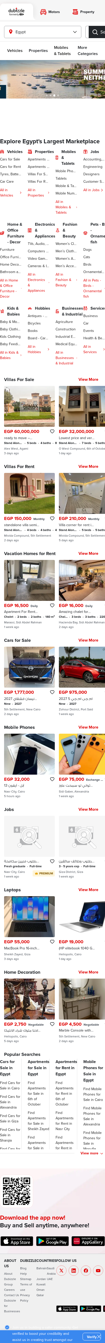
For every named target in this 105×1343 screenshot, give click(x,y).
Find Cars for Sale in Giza (10, 1118)
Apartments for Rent (38, 166)
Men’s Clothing (66, 251)
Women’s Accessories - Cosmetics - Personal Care (66, 258)
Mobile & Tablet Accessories (66, 185)
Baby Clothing (11, 329)
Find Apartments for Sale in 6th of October (37, 1093)
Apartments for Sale (38, 159)
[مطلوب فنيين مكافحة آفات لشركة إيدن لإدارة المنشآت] (29, 847)
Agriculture (64, 321)
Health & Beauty (94, 338)
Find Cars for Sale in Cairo (10, 1085)
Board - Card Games (38, 338)
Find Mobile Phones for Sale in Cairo (93, 1094)
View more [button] (89, 1153)
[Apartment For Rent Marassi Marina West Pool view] (29, 594)
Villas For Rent (38, 181)
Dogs (87, 249)
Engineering (92, 166)
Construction (66, 329)
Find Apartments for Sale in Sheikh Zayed (38, 1120)
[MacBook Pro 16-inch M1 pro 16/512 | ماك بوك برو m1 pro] (29, 928)
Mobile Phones (66, 171)
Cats (86, 256)
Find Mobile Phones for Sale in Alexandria (92, 1116)
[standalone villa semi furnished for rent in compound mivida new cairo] (29, 507)
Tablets (61, 178)
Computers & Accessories (38, 251)
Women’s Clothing (66, 243)
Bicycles (34, 323)
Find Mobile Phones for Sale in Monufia (92, 1140)
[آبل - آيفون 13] (29, 766)
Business (90, 315)
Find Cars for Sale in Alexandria (10, 1102)
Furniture (7, 249)
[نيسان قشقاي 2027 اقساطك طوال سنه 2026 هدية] (29, 681)
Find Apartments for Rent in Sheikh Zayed (66, 1145)
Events (88, 330)
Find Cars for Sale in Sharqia (10, 1135)
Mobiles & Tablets (62, 51)
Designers (91, 174)
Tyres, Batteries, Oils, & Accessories (11, 174)
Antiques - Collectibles (38, 315)
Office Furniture (11, 256)
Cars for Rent (10, 166)
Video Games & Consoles (38, 258)
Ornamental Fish (94, 271)
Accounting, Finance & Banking (94, 159)
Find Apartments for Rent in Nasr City (65, 1120)
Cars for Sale (10, 159)
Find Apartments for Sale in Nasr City (37, 1145)
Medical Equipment (66, 343)
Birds (87, 264)
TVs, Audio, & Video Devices (38, 243)
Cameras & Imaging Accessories (38, 265)
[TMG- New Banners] (52, 79)
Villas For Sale (38, 174)
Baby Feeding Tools (11, 343)
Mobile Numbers (66, 193)
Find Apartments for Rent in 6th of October (65, 1093)
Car (86, 323)
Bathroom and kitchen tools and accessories (11, 271)
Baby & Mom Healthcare (11, 321)
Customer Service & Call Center (94, 181)
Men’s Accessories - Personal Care (66, 265)
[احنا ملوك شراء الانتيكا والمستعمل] (29, 1011)
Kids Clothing (10, 336)
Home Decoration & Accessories (11, 264)
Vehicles (15, 50)
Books (33, 330)
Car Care (7, 181)
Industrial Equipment (66, 336)
